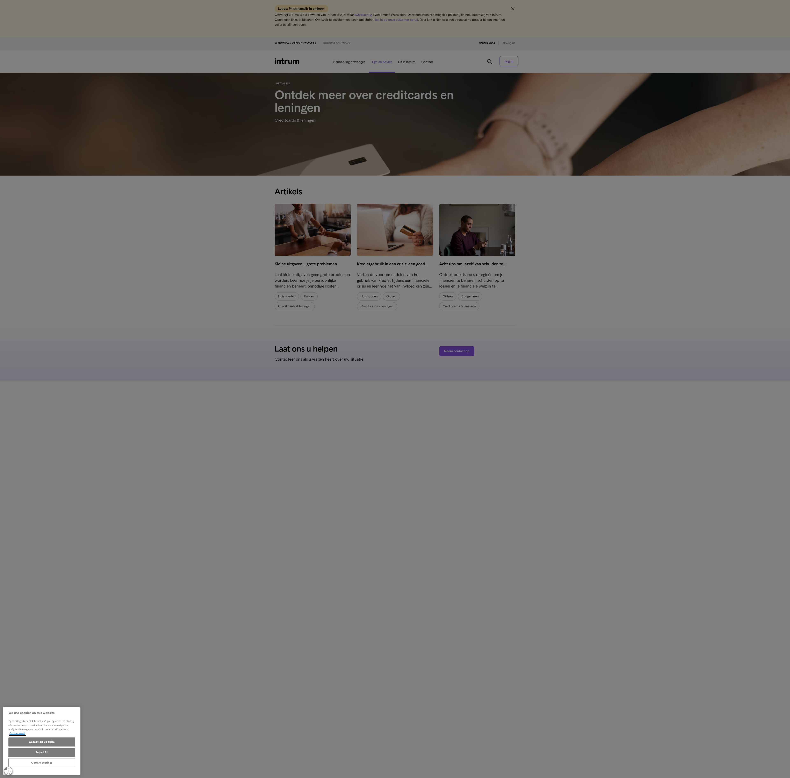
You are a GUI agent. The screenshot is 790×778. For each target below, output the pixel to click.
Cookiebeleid (17, 733)
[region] (41, 741)
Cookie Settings (41, 762)
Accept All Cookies (42, 741)
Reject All (42, 752)
